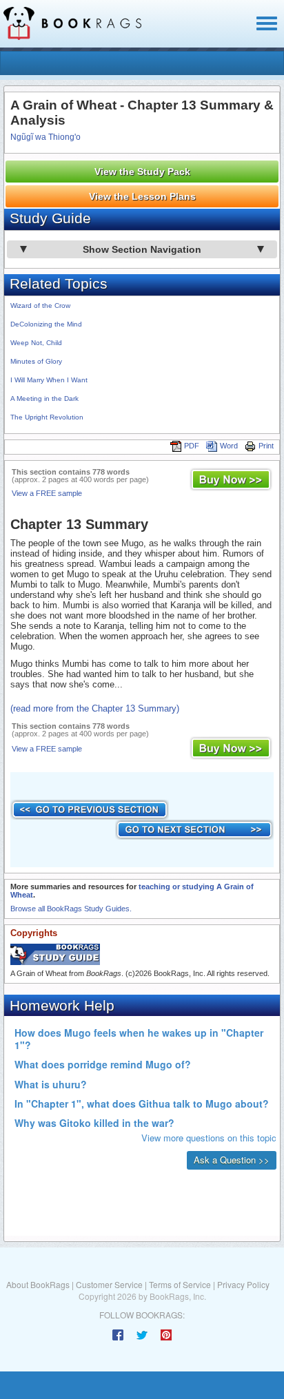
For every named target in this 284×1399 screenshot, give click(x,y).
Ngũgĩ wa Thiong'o (45, 137)
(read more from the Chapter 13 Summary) (94, 708)
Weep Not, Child (36, 342)
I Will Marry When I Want (49, 380)
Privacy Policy (243, 1284)
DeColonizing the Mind (46, 324)
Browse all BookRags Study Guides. (71, 908)
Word (229, 446)
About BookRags (38, 1284)
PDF (191, 446)
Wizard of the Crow (40, 305)
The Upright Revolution (46, 417)
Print (266, 446)
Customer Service (109, 1284)
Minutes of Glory (36, 361)
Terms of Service (180, 1284)
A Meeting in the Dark (44, 398)
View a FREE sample (47, 493)
